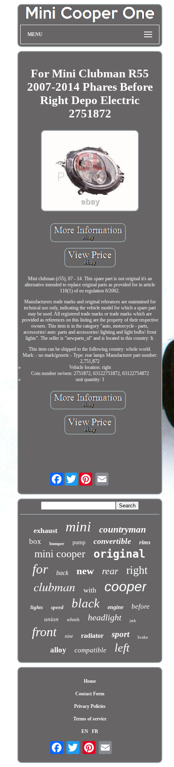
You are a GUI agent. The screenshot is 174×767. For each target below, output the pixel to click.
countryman (122, 529)
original (119, 554)
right (137, 570)
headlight (104, 617)
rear (110, 571)
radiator (92, 635)
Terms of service (89, 719)
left (122, 647)
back (62, 572)
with (89, 590)
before (141, 606)
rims (145, 542)
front (44, 631)
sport (120, 634)
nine (69, 636)
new (85, 570)
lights (36, 607)
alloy (58, 650)
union (51, 619)
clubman (54, 586)
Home (90, 681)
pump (78, 542)
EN (84, 731)
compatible (90, 650)
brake (143, 637)
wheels (73, 619)
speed (57, 607)
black (86, 603)
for (40, 569)
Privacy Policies (90, 706)
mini (78, 527)
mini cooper (59, 554)
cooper (125, 586)
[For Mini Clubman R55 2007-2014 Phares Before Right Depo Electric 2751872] (89, 171)
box (35, 541)
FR (95, 731)
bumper (56, 543)
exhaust (45, 530)
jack (132, 620)
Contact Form (89, 694)
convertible (112, 541)
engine (115, 607)
